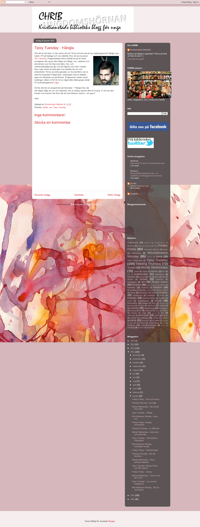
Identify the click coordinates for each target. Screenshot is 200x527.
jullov (162, 295)
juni (134, 377)
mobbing (130, 306)
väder (163, 325)
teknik (133, 320)
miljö (154, 303)
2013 (132, 344)
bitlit (128, 274)
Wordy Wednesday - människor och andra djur (145, 433)
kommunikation (149, 298)
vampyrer (131, 325)
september (137, 366)
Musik (159, 256)
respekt (134, 313)
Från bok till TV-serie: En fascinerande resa (147, 163)
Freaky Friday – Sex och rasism (145, 399)
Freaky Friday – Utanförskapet (145, 450)
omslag (133, 311)
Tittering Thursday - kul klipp (144, 403)
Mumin (150, 257)
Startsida (78, 195)
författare (157, 287)
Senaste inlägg (42, 195)
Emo (149, 246)
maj (134, 381)
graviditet (138, 290)
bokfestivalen (141, 274)
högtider (163, 292)
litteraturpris (132, 303)
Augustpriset (132, 242)
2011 (132, 352)
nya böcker (133, 308)
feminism (159, 279)
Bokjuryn (130, 246)
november (137, 359)
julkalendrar (137, 295)
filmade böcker (160, 282)
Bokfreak (134, 161)
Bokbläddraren (160, 242)
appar (145, 271)
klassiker (132, 298)
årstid (149, 327)
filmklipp (136, 285)
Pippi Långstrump (134, 260)
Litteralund (136, 253)
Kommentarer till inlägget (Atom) (84, 204)
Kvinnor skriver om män (139, 186)
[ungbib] (134, 194)
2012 (132, 348)
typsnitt (165, 320)
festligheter (132, 282)
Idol (157, 249)
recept (157, 311)
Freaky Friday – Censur (142, 472)
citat (150, 277)
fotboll (162, 285)
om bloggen (163, 308)
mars (135, 388)
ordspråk (148, 311)
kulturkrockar (143, 301)
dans (157, 277)
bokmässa (159, 274)
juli (134, 374)
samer (154, 313)
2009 (132, 499)
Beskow (147, 242)
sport (156, 315)
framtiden (131, 287)
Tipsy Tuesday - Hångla (142, 413)
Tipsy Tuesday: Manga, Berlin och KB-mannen (145, 467)
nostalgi (162, 306)
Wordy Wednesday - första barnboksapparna (143, 461)
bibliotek (154, 271)
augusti (136, 370)
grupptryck (149, 290)
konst (129, 301)
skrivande (144, 315)
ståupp (155, 318)
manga (145, 303)
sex (50, 107)
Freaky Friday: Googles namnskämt (142, 423)
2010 (132, 495)
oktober (136, 362)
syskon (165, 318)
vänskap (131, 327)
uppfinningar (154, 323)
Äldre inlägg (114, 195)
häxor (153, 293)
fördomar (144, 287)
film (143, 282)
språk (165, 315)
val (164, 323)
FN (154, 246)
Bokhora (134, 171)
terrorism (145, 320)
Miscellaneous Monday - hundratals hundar (142, 445)
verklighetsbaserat (149, 325)
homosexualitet (162, 290)
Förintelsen (148, 249)
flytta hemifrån (152, 285)
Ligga (56, 83)
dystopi (130, 279)
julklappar (151, 295)
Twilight (131, 267)
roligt (144, 313)
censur (142, 277)
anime (136, 271)
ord (140, 310)
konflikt (162, 298)
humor (132, 293)
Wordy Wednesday (154, 267)
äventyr (141, 328)
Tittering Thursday (148, 263)
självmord (131, 315)
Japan (165, 249)
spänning (144, 318)
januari (136, 396)
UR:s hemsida (40, 58)
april (135, 385)
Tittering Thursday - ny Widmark (145, 428)
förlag (129, 290)
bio (164, 271)
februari (136, 392)
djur (163, 277)
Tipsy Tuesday (59, 107)
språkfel (133, 318)
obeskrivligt (149, 308)
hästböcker (143, 293)
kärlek (45, 107)
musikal (141, 306)
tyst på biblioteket (137, 323)
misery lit (162, 303)
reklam (165, 311)
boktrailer (131, 277)
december (137, 355)
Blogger (111, 521)
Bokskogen (141, 246)
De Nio (133, 183)
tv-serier (155, 320)
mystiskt (151, 305)
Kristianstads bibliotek (140, 50)
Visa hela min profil (135, 59)
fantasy (143, 279)
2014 (132, 341)
